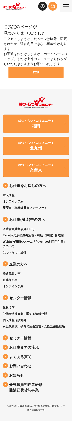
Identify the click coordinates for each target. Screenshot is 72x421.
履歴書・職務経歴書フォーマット (25, 207)
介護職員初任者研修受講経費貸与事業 (25, 387)
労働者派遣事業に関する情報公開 (25, 313)
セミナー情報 (20, 338)
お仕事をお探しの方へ (27, 186)
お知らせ (16, 375)
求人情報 (9, 195)
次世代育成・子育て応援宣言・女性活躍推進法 (34, 326)
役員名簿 (9, 307)
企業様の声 (10, 280)
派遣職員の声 (11, 273)
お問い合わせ (20, 366)
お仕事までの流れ (24, 347)
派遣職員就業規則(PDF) (18, 229)
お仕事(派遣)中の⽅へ (27, 219)
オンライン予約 (13, 201)
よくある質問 (20, 357)
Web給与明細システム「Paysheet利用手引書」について (34, 244)
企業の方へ (18, 264)
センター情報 (20, 298)
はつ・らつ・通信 (14, 252)
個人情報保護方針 (14, 320)
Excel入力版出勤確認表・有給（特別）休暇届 (33, 235)
